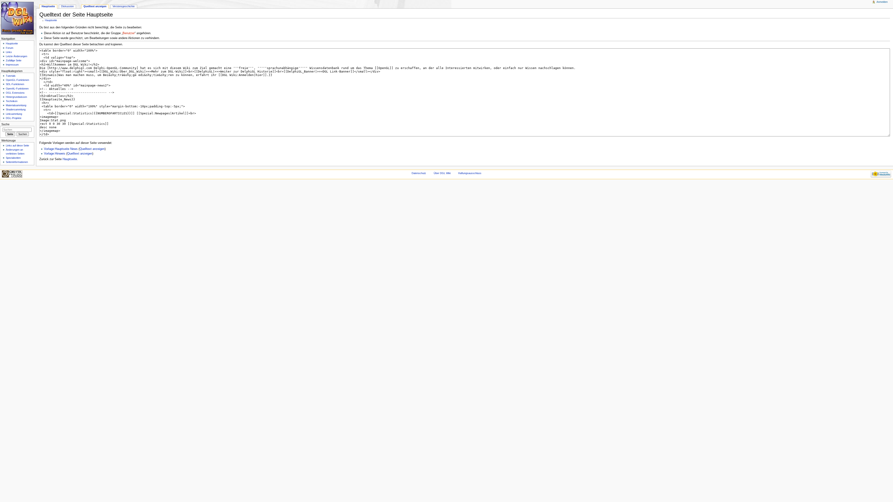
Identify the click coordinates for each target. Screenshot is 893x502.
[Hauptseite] (18, 18)
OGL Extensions (15, 92)
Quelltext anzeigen (92, 149)
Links (9, 52)
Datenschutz (419, 173)
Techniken (11, 101)
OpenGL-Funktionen (17, 80)
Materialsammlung (16, 105)
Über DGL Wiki (442, 173)
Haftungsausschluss (469, 173)
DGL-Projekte (13, 118)
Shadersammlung (16, 109)
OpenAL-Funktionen (17, 88)
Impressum (12, 64)
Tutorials (11, 75)
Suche (5, 124)
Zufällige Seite (13, 60)
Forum (9, 47)
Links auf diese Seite (17, 145)
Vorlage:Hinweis (54, 153)
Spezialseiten (13, 157)
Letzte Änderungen (16, 56)
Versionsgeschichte (124, 6)
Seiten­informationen (17, 162)
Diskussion (67, 6)
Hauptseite (51, 20)
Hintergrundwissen (16, 97)
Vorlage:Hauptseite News (61, 149)
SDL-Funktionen (15, 84)
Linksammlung (14, 113)
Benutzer (129, 33)
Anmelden (882, 1)
